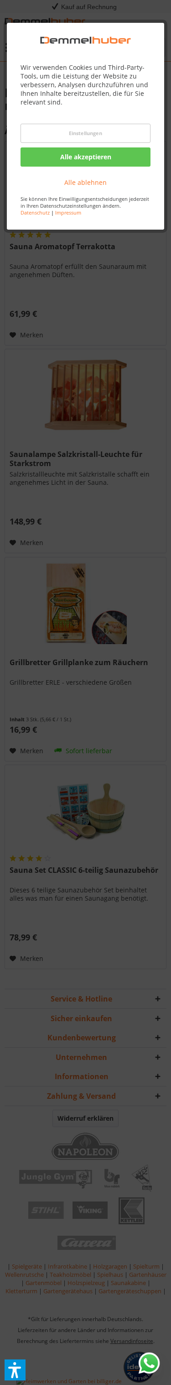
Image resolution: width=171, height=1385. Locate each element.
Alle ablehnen (85, 182)
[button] (15, 1369)
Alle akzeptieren (85, 156)
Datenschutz (35, 212)
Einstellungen (85, 133)
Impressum (68, 212)
